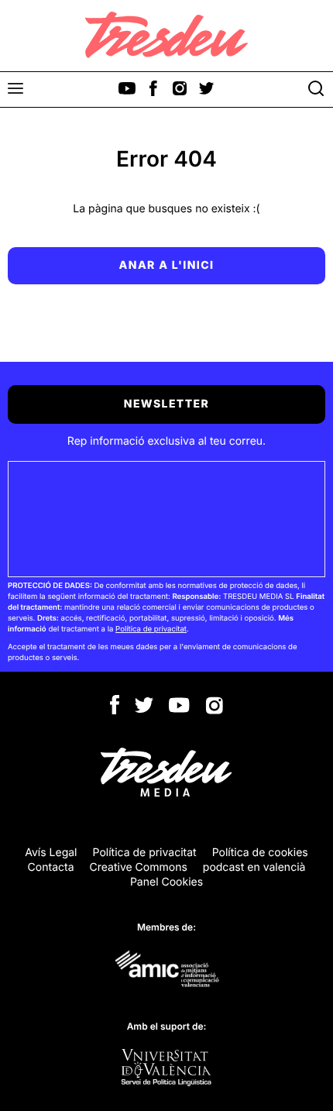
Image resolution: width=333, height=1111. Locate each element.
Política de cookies (260, 852)
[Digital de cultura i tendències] (166, 35)
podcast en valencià (254, 867)
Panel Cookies (166, 882)
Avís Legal (51, 852)
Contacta (51, 867)
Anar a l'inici (167, 265)
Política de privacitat (151, 629)
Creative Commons (138, 867)
